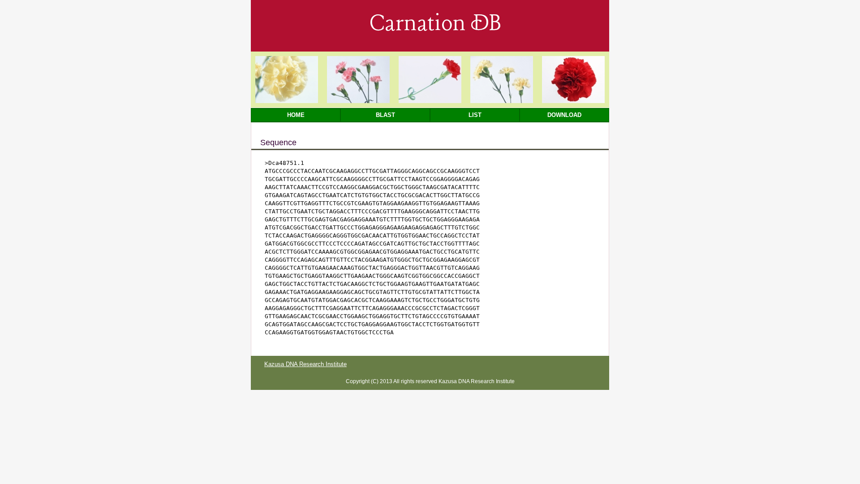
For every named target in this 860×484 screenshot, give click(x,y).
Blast (385, 115)
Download (564, 115)
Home (296, 115)
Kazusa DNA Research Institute (305, 364)
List (475, 115)
